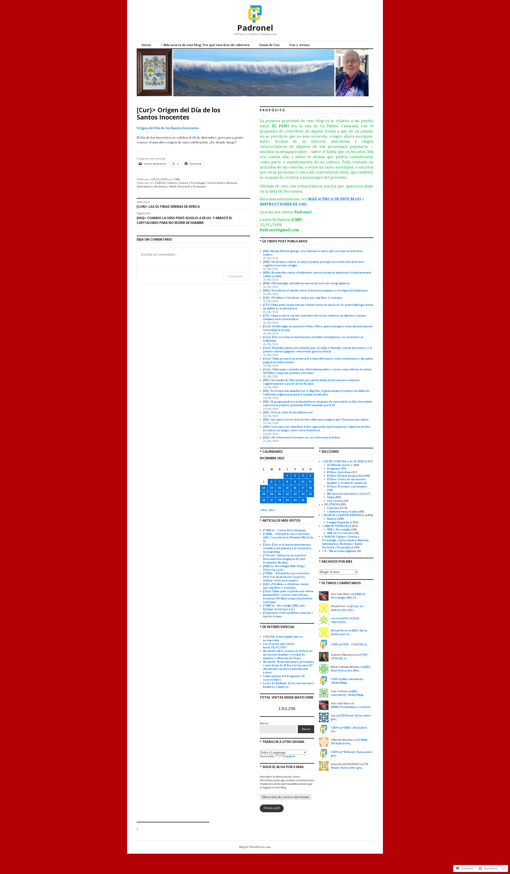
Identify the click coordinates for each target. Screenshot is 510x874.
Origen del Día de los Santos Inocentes (168, 128)
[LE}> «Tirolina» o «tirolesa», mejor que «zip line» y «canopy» (303, 297)
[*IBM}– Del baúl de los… (350, 741)
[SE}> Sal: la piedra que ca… (349, 632)
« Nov (263, 510)
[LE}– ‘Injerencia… (345, 620)
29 (287, 500)
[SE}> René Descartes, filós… (351, 668)
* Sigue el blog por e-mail (282, 767)
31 (303, 500)
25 (310, 494)
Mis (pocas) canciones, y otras (347, 493)
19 (263, 494)
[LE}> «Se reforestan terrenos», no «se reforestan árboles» (301, 437)
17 (303, 488)
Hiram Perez (339, 630)
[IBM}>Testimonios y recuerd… (351, 707)
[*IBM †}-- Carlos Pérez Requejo (284, 530)
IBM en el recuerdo (339, 533)
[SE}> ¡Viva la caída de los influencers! (288, 412)
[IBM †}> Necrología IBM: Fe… (348, 595)
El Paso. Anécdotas (339, 472)
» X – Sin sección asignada (339, 551)
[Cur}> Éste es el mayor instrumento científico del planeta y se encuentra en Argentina (287, 548)
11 (310, 481)
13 (271, 488)
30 (295, 500)
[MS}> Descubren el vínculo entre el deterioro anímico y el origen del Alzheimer (315, 290)
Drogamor (334, 468)
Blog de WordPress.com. (255, 847)
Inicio (146, 45)
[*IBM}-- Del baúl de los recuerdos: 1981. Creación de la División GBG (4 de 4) (288, 537)
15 (287, 488)
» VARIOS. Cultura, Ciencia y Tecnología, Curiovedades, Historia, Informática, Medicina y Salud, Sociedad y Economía (187, 184)
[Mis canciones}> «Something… (347, 680)
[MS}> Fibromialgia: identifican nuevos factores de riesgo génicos (306, 283)
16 (295, 488)
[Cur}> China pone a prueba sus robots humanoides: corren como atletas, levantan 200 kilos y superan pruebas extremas (288, 597)
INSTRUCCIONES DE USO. (284, 204)
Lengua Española (338, 522)
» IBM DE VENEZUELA (336, 526)
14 (279, 488)
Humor (331, 518)
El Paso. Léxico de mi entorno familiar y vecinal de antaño (346, 481)
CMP (177, 179)
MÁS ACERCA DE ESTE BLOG (334, 199)
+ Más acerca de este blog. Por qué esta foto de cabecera (205, 45)
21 (279, 494)
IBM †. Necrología (338, 529)
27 (271, 500)
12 (263, 488)
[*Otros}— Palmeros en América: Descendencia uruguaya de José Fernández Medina (285, 559)
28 (279, 500)
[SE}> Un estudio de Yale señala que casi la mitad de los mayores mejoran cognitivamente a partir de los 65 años (311, 381)
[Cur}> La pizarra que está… (347, 608)
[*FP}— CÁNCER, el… (354, 644)
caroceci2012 (340, 618)
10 (302, 481)
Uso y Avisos (299, 45)
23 (295, 494)
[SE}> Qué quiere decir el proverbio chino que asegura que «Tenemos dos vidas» (316, 419)
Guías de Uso (269, 45)
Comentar (235, 276)
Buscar (264, 723)
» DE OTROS (330, 504)
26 (263, 500)
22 (287, 494)
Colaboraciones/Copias (342, 511)
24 (303, 494)
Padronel (255, 27)
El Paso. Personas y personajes (347, 486)
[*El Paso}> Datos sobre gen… (349, 765)
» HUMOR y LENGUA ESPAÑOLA (343, 515)
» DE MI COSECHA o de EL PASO (343, 461)
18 (310, 488)
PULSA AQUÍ (272, 808)
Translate (288, 756)
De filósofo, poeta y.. (340, 465)
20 (271, 494)
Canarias (333, 508)
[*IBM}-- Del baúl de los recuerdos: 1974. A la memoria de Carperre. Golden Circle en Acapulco (286, 577)
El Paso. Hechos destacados (345, 475)
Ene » (272, 510)
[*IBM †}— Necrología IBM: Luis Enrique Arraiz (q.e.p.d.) (284, 607)
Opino (331, 497)
